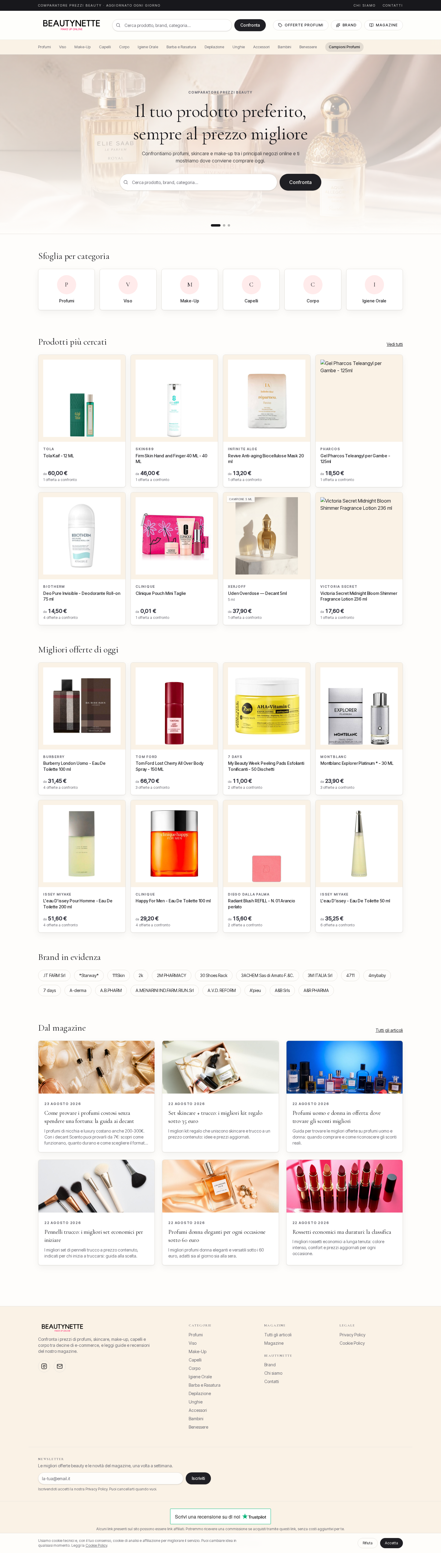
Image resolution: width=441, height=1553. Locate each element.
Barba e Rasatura (181, 47)
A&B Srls (282, 990)
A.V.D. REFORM (222, 990)
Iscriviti (198, 1478)
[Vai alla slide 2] (224, 225)
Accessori (261, 47)
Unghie (238, 47)
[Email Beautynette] (60, 1366)
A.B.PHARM (111, 990)
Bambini (284, 47)
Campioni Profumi (344, 47)
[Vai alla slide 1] (215, 225)
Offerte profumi (304, 25)
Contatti (393, 5)
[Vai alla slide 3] (229, 225)
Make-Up (82, 47)
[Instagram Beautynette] (44, 1366)
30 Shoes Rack (213, 975)
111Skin (118, 975)
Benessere (308, 47)
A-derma (78, 990)
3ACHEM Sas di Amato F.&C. (267, 975)
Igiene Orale (148, 47)
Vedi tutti (395, 344)
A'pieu (255, 990)
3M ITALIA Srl (320, 975)
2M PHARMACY (171, 975)
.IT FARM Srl (54, 975)
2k (141, 975)
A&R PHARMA (316, 990)
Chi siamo (365, 5)
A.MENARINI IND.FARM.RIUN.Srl (165, 990)
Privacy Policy (352, 1334)
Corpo (124, 47)
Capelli (105, 47)
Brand (350, 25)
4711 (350, 975)
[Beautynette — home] (71, 25)
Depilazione (214, 47)
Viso (62, 47)
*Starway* (89, 975)
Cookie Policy (352, 1343)
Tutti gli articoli (389, 1030)
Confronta (250, 25)
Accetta (391, 1543)
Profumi (44, 47)
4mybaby (377, 975)
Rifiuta (368, 1543)
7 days (49, 990)
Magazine (387, 25)
